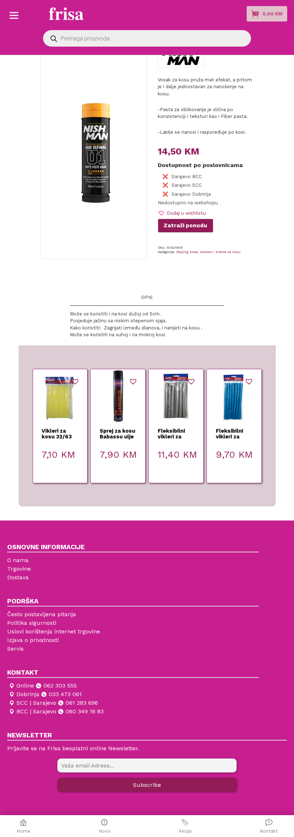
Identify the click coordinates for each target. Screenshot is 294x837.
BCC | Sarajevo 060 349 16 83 (60, 711)
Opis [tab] (147, 297)
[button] (182, 213)
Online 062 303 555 (46, 685)
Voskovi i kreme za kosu (220, 252)
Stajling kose (187, 252)
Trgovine (19, 568)
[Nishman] (181, 56)
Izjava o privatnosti (33, 640)
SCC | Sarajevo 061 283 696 (57, 702)
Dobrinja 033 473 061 (49, 694)
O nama (18, 560)
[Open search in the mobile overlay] (147, 38)
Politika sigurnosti (31, 622)
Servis (15, 648)
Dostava (18, 577)
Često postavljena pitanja (41, 614)
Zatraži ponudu (185, 225)
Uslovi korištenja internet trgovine (53, 631)
